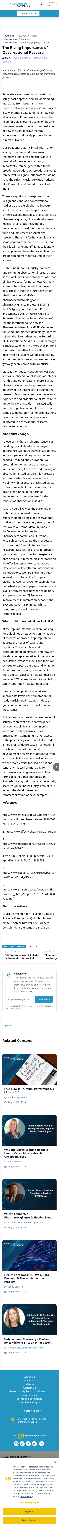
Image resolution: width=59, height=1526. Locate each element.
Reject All (29, 1511)
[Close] (55, 1462)
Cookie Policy (26, 1496)
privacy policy (14, 1008)
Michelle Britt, (15, 1347)
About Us (29, 1376)
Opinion (8, 1025)
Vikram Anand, (15, 1222)
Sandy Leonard (15, 1286)
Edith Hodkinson (16, 1161)
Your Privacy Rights (30, 1402)
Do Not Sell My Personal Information (29, 1391)
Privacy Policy (29, 1395)
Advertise (29, 1380)
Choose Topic (26, 13)
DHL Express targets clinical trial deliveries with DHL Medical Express (19, 957)
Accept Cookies (29, 1520)
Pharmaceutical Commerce (16, 39)
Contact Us (29, 1387)
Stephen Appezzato (17, 1097)
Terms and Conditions (29, 1398)
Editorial (29, 1384)
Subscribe (42, 999)
